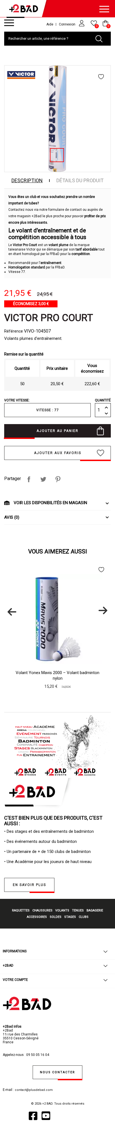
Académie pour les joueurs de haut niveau (53, 861)
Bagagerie (95, 910)
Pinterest (57, 479)
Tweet (43, 479)
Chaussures (42, 910)
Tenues (78, 910)
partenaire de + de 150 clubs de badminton (52, 851)
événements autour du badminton (46, 841)
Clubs (83, 917)
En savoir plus (29, 885)
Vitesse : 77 (47, 410)
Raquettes (21, 910)
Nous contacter (57, 1072)
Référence (13, 331)
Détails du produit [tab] (80, 180)
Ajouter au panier (57, 431)
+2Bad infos (12, 1026)
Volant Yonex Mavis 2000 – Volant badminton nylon (57, 675)
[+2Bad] (25, 9)
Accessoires (37, 917)
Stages (70, 917)
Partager (28, 479)
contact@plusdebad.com (34, 1090)
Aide (49, 24)
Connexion (67, 24)
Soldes (55, 917)
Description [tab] (27, 180)
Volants (62, 910)
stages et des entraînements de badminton (54, 831)
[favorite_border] (101, 77)
